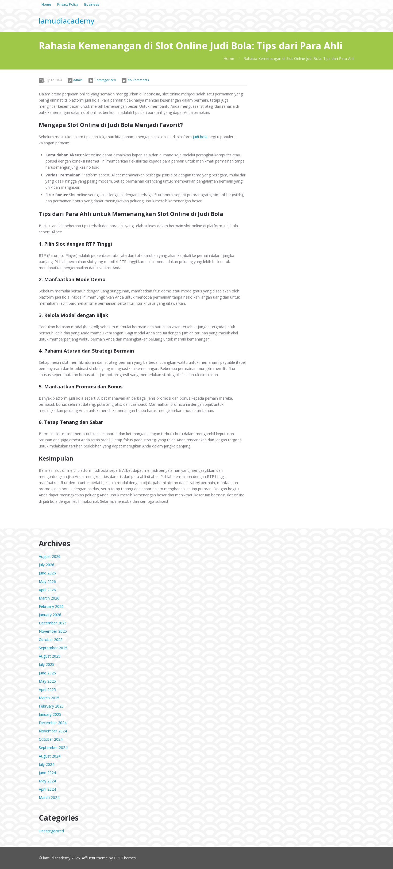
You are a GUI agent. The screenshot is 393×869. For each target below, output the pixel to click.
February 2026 (51, 606)
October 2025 (51, 639)
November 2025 (53, 631)
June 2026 (47, 573)
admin (78, 80)
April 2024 (47, 789)
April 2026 (47, 589)
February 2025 (51, 706)
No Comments (138, 80)
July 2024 (46, 764)
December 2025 (53, 622)
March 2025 (49, 697)
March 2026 (49, 598)
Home (229, 58)
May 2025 (47, 681)
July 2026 (46, 564)
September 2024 (53, 747)
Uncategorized (105, 80)
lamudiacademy (66, 21)
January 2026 (50, 614)
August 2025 (49, 656)
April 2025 (47, 689)
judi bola (200, 136)
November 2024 (53, 730)
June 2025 (47, 672)
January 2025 (50, 714)
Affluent (88, 857)
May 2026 (47, 581)
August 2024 (49, 756)
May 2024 (47, 780)
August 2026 (49, 556)
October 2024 (51, 739)
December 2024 (53, 722)
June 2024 (47, 772)
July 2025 (46, 664)
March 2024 (49, 797)
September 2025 (53, 647)
